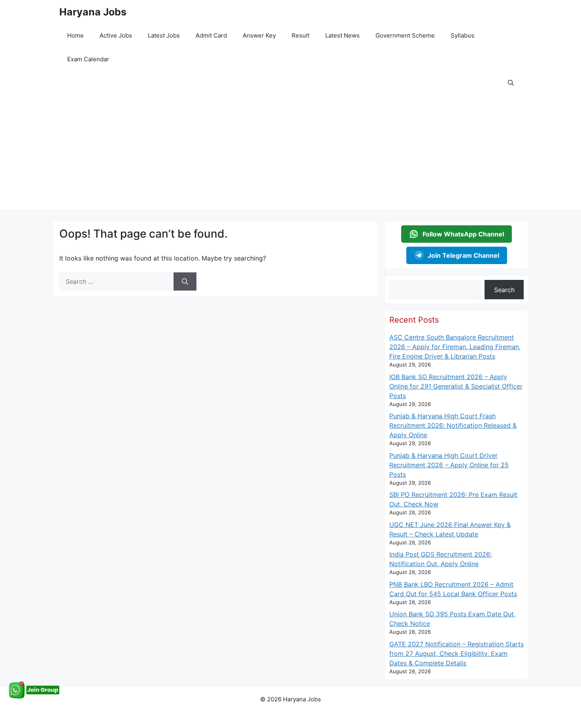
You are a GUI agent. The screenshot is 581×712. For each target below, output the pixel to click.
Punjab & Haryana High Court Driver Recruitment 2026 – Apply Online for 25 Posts (449, 464)
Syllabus (462, 35)
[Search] (185, 281)
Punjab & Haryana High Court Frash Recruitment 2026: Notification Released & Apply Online (453, 425)
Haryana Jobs (92, 12)
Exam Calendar (88, 59)
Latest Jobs (164, 35)
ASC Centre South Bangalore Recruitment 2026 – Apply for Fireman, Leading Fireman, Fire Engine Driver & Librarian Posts (455, 346)
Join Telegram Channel (463, 255)
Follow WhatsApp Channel (463, 234)
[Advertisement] (290, 154)
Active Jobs (116, 35)
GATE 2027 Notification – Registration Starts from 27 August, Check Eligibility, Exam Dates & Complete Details (456, 653)
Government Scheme (405, 35)
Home (75, 35)
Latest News (342, 35)
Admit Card (211, 35)
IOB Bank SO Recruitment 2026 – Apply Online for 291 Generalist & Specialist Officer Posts (456, 386)
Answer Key (259, 35)
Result (300, 35)
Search (504, 290)
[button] (511, 83)
